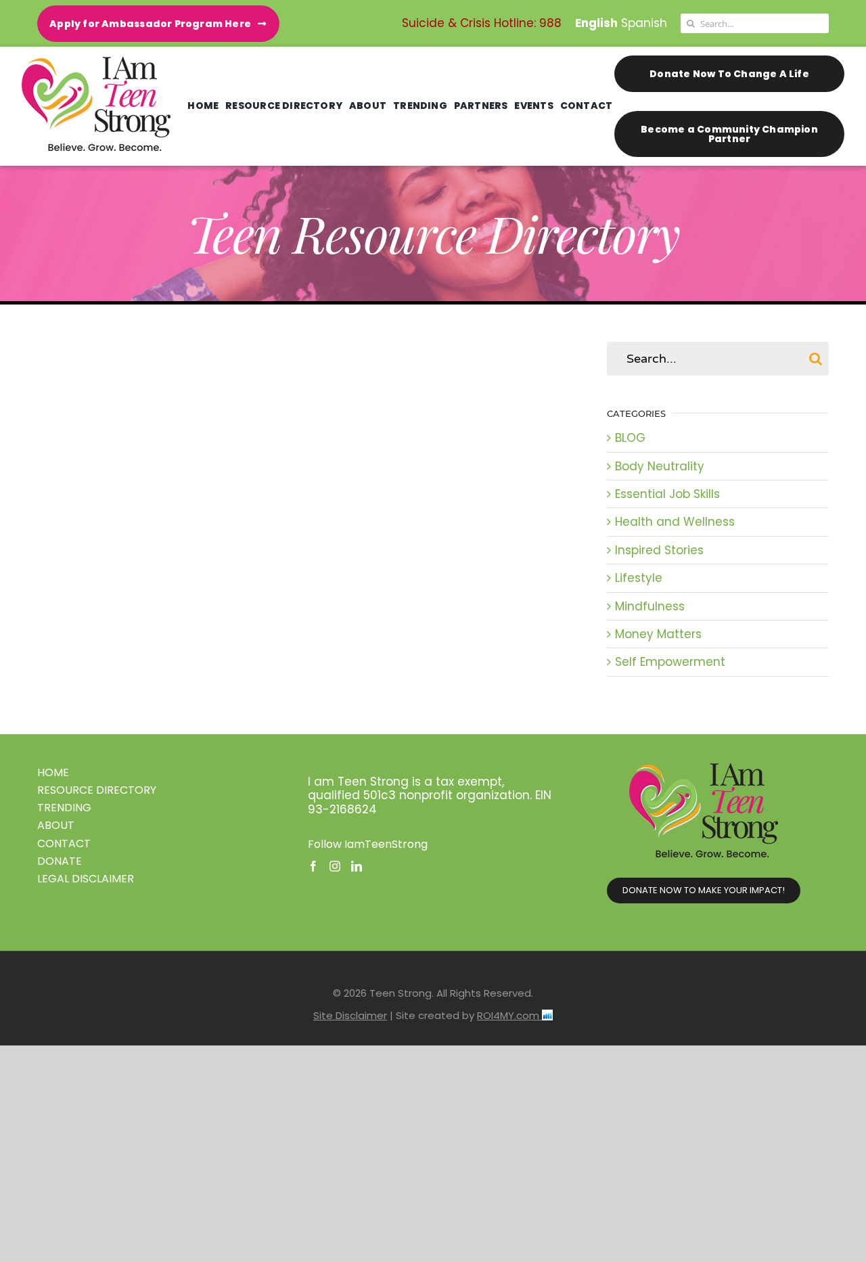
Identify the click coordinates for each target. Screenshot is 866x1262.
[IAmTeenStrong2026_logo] (96, 62)
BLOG (630, 438)
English (596, 23)
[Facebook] (313, 866)
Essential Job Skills (667, 494)
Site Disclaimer (350, 1015)
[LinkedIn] (356, 866)
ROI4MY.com (509, 1015)
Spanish (644, 23)
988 (550, 23)
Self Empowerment (670, 662)
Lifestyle (638, 578)
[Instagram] (334, 866)
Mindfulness (650, 606)
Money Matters (658, 634)
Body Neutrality (659, 466)
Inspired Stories (659, 550)
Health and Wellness (675, 521)
